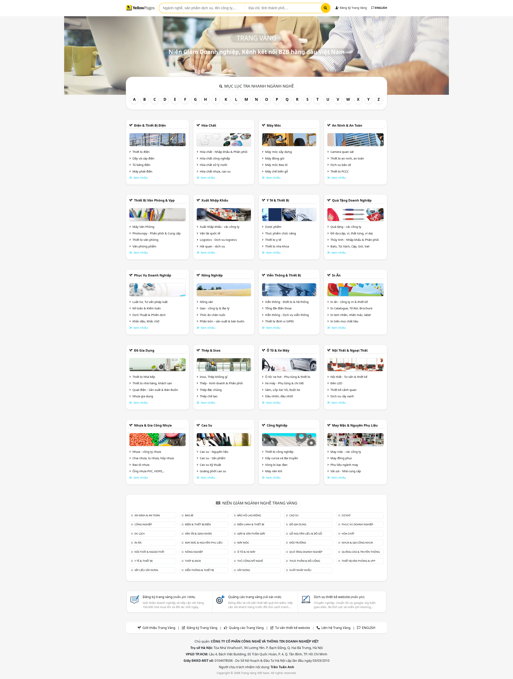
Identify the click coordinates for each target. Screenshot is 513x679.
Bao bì (189, 515)
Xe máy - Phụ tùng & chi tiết (284, 383)
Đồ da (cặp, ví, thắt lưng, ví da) (351, 233)
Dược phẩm (273, 227)
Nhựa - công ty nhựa (146, 452)
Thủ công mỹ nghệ (250, 561)
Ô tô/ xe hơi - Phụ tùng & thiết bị (287, 377)
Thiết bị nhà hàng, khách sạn (152, 383)
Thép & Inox (210, 350)
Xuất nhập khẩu (214, 200)
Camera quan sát (342, 152)
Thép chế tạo (208, 396)
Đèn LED (336, 383)
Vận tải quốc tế (210, 233)
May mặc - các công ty (345, 452)
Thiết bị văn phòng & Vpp (154, 200)
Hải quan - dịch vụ (212, 246)
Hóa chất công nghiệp (215, 158)
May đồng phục (341, 458)
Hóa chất (208, 125)
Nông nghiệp (212, 275)
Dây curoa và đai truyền (281, 458)
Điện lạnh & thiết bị (250, 524)
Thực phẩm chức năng (280, 233)
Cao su (206, 425)
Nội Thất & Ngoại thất (350, 350)
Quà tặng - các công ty (345, 227)
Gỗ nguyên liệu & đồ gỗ (305, 533)
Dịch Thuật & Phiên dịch (149, 315)
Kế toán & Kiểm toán (146, 308)
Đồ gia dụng (144, 350)
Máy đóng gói (274, 158)
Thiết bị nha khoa (277, 246)
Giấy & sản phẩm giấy (251, 533)
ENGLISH (380, 8)
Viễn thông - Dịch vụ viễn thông (287, 315)
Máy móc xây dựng (278, 152)
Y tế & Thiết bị (278, 200)
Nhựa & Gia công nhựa (153, 425)
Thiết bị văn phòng (145, 240)
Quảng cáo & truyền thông (361, 552)
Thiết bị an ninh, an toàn (347, 158)
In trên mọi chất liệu (344, 321)
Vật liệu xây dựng (146, 570)
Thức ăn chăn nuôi (212, 315)
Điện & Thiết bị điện (150, 125)
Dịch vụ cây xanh (342, 396)
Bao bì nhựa (140, 465)
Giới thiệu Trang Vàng (158, 628)
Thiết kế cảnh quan (343, 390)
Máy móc (274, 125)
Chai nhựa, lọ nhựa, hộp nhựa (153, 458)
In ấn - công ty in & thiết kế (349, 302)
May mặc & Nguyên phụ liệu (355, 425)
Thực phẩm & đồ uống (304, 561)
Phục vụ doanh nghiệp (152, 275)
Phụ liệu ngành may (344, 465)
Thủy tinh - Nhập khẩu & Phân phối (354, 240)
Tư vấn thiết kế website (293, 628)
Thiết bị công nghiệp (279, 452)
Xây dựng (243, 570)
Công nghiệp (277, 425)
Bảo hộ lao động (249, 515)
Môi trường (297, 542)
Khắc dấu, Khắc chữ (145, 321)
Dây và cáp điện (143, 158)
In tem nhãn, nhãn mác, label (350, 315)
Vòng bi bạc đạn (276, 465)
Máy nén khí (273, 471)
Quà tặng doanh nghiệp (352, 200)
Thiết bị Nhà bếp (143, 377)
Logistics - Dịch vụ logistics (218, 240)
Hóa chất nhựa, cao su (215, 171)
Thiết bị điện (140, 152)
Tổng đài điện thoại (278, 308)
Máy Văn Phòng (143, 227)
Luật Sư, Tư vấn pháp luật (150, 302)
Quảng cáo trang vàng (254, 597)
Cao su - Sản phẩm (212, 458)
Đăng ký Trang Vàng (353, 8)
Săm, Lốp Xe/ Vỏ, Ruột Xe (282, 390)
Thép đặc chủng (211, 390)
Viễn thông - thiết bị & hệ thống (287, 302)
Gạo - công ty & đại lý (214, 308)
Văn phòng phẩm (144, 246)
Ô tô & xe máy (278, 350)
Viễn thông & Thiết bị (284, 275)
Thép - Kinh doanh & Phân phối (221, 383)
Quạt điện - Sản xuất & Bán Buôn (155, 390)
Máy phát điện (142, 171)
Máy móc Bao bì (276, 165)
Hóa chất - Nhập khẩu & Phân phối (223, 152)
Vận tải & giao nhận (198, 533)
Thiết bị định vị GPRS (279, 321)
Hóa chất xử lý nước (213, 165)
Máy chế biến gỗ (276, 171)
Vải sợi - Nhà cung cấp (345, 471)
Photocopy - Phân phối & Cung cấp (156, 233)
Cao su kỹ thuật (210, 465)
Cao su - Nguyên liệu (214, 452)
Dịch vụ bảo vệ (340, 165)
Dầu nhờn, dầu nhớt (279, 396)
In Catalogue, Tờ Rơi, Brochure (351, 308)
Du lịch (139, 533)
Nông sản (206, 302)
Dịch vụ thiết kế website (339, 597)
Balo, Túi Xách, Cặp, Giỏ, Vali (350, 246)
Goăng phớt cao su (213, 471)
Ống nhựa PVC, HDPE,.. (148, 471)
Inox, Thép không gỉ (213, 377)
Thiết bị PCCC (339, 171)
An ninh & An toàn (347, 125)
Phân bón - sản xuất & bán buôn (222, 321)
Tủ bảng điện (141, 165)
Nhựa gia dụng (142, 396)
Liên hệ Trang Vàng (335, 628)
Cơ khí (346, 515)
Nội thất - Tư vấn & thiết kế (348, 377)
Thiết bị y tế (273, 240)
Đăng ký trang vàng (169, 597)
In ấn (336, 275)
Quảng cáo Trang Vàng (246, 628)
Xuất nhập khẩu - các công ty (219, 227)
